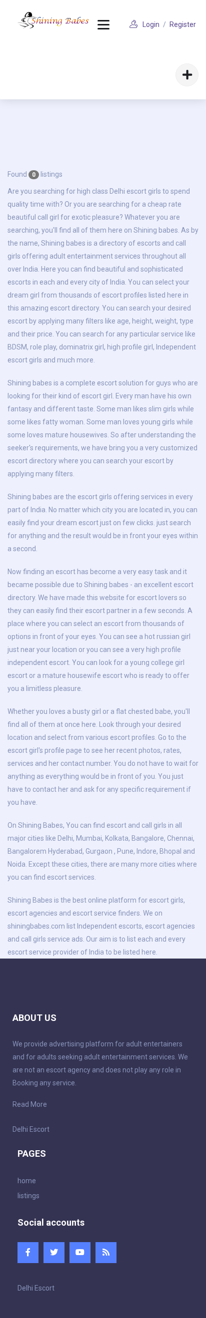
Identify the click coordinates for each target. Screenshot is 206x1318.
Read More (29, 1104)
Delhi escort (128, 191)
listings (29, 1196)
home (27, 1181)
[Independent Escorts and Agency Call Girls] (54, 20)
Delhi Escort (31, 1129)
